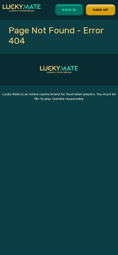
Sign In (69, 10)
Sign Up (100, 10)
